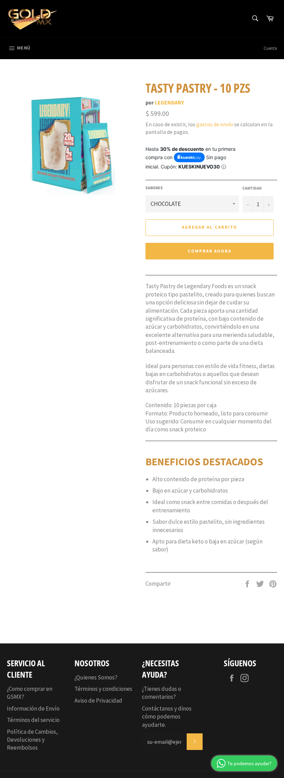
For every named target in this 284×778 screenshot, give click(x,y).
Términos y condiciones (103, 689)
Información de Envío (33, 708)
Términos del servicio (33, 720)
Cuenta (270, 48)
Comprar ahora (209, 251)
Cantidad (252, 188)
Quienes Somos (95, 677)
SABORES (154, 188)
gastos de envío (214, 124)
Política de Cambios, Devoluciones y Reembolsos (32, 740)
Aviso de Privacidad (98, 700)
